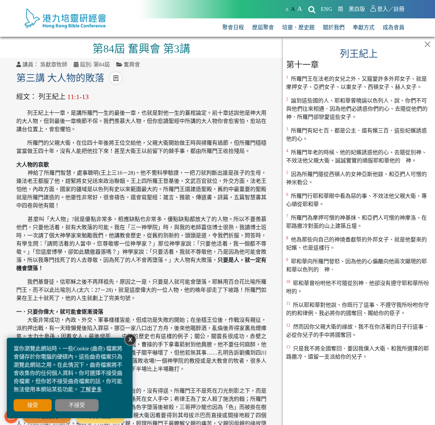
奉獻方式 (364, 27)
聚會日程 (233, 27)
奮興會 (132, 64)
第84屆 (101, 64)
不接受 (77, 405)
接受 (32, 405)
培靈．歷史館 (298, 27)
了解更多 (91, 389)
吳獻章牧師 (53, 64)
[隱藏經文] (427, 44)
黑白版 (357, 9)
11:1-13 (78, 96)
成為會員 (393, 27)
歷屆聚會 (263, 27)
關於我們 (334, 27)
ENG (326, 9)
